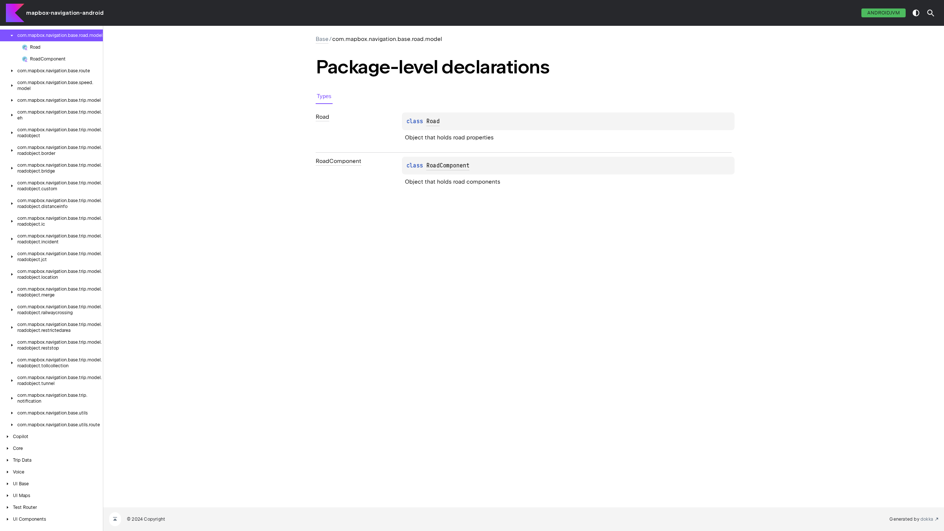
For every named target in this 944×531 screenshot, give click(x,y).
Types (324, 96)
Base (322, 39)
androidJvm (883, 12)
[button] (930, 13)
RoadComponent (447, 165)
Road (433, 121)
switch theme (916, 13)
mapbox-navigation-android (65, 13)
